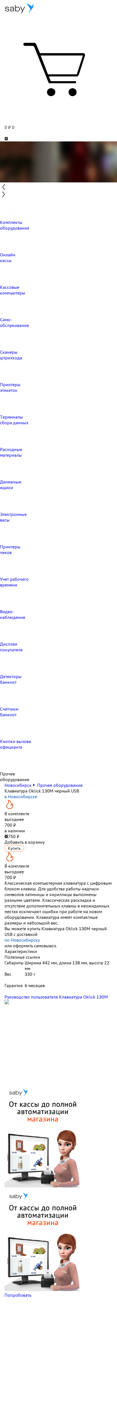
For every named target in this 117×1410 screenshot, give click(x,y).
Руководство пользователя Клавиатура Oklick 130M (56, 997)
